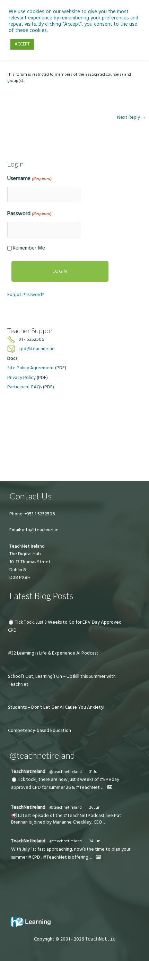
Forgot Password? (25, 295)
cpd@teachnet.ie (36, 349)
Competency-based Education (39, 730)
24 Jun (94, 841)
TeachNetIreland (28, 771)
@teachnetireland (65, 772)
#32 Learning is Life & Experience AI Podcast (53, 653)
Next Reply (131, 117)
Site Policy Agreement (30, 368)
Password (29, 213)
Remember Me (29, 248)
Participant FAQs (24, 387)
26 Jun (94, 807)
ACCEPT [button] (22, 44)
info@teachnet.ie (40, 530)
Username (29, 178)
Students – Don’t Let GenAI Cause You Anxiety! (56, 707)
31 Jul (93, 772)
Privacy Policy (21, 377)
